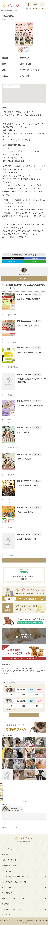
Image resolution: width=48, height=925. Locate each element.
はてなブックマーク (13, 261)
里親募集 (5, 854)
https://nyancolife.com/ (11, 179)
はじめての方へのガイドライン (14, 882)
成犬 (23, 694)
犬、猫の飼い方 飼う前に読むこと (15, 876)
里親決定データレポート (11, 909)
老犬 (36, 694)
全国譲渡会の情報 (9, 865)
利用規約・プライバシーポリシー (10, 827)
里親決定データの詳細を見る (23, 582)
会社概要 (5, 904)
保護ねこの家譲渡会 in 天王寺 (29, 352)
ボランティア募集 (9, 860)
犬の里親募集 (21, 690)
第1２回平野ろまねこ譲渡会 (28, 326)
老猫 (36, 706)
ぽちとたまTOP (3, 10)
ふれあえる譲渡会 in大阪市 (28, 486)
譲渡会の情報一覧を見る (24, 560)
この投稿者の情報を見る (24, 278)
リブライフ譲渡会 (24, 459)
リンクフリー (6, 832)
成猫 (23, 706)
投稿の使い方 (7, 893)
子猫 (10, 706)
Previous (16, 33)
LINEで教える (35, 261)
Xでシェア (13, 258)
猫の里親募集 (21, 701)
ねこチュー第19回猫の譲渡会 (28, 299)
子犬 (10, 694)
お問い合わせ (6, 822)
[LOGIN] (35, 4)
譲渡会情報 (8, 10)
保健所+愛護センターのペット (12, 709)
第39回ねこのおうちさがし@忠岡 (30, 406)
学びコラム (6, 871)
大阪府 (11, 10)
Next (31, 33)
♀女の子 (40, 690)
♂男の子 (32, 690)
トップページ (7, 849)
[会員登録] (28, 4)
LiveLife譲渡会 (23, 432)
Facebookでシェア (35, 258)
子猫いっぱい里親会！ (26, 512)
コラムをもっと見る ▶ (24, 801)
